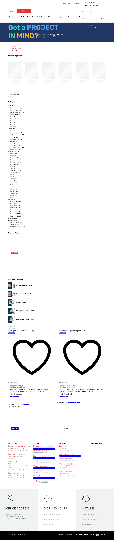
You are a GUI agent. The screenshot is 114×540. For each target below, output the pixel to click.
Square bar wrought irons (17, 226)
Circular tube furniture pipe (18, 160)
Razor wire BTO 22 (15, 214)
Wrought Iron (61, 17)
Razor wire (11, 199)
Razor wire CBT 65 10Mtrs (15, 456)
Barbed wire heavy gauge (17, 108)
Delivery (70, 3)
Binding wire (13, 153)
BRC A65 (12, 120)
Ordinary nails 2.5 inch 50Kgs (24, 294)
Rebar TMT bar (62, 448)
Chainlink (51, 17)
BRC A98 (12, 124)
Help (64, 3)
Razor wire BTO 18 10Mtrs (65, 466)
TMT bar (12, 181)
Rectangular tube (15, 172)
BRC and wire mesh (14, 114)
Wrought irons (12, 220)
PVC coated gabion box (17, 147)
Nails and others (16, 48)
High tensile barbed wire (17, 112)
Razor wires (72, 17)
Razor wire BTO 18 (15, 212)
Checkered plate (15, 158)
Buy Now (14, 252)
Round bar (13, 174)
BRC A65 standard (38, 460)
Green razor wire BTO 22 (17, 201)
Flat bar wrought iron (16, 224)
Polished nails (14, 193)
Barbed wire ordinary (16, 110)
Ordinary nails (14, 191)
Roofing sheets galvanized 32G (25, 319)
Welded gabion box (15, 149)
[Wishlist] (102, 11)
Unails (11, 197)
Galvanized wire (14, 164)
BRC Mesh (21, 17)
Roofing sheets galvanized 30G (25, 310)
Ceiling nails (13, 189)
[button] (89, 11)
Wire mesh (13, 126)
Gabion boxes (12, 141)
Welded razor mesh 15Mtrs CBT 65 (17, 448)
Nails (80, 17)
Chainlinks (11, 129)
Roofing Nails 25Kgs (17, 387)
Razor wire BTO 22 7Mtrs (40, 470)
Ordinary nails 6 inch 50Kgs (24, 285)
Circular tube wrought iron (17, 222)
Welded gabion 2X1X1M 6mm (41, 450)
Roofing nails (13, 195)
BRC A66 (12, 122)
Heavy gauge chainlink (16, 133)
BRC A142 (12, 116)
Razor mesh (13, 203)
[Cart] (104, 11)
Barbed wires (41, 17)
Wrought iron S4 (37, 480)
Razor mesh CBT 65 (16, 210)
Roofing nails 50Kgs (67, 387)
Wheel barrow (14, 183)
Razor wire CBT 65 (15, 216)
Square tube (13, 178)
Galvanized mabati (15, 162)
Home (13, 46)
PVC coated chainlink (16, 137)
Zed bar (12, 185)
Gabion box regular (15, 143)
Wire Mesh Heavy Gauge (65, 458)
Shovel (12, 176)
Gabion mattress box (16, 145)
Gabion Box (30, 17)
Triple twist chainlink (16, 139)
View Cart (71, 402)
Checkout (77, 402)
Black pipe (13, 156)
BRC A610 (13, 118)
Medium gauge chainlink (17, 135)
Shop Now (24, 11)
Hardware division (13, 151)
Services (77, 3)
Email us (90, 26)
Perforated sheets (15, 170)
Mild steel (12, 168)
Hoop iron (12, 166)
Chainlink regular (15, 131)
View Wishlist (25, 404)
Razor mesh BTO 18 (15, 205)
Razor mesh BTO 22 (15, 208)
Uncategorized (13, 218)
